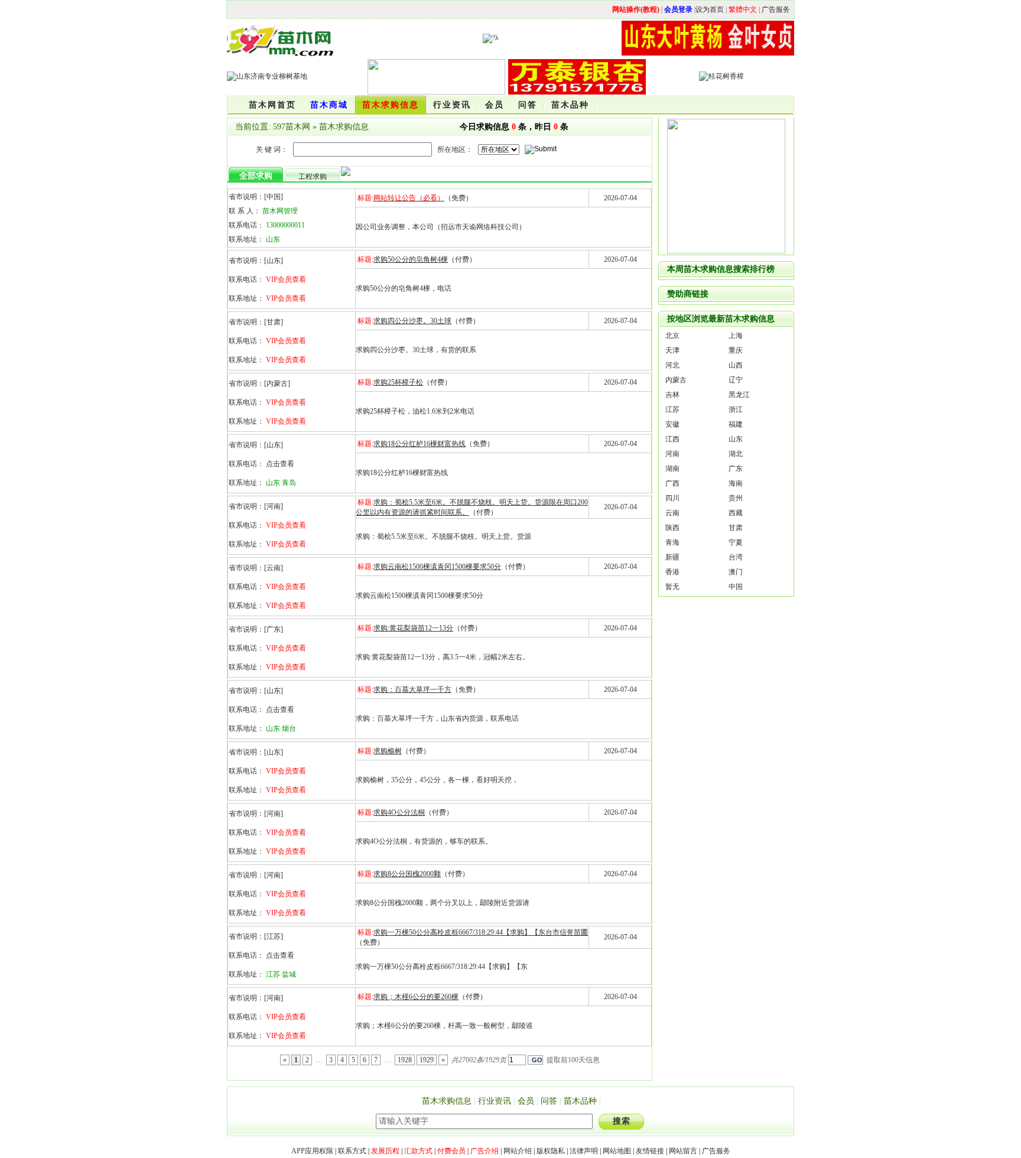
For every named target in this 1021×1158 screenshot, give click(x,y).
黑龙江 (739, 395)
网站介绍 (517, 1151)
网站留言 (683, 1151)
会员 (526, 1101)
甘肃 (736, 527)
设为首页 (709, 9)
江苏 (672, 409)
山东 (736, 439)
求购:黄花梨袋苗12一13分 (413, 628)
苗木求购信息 (344, 126)
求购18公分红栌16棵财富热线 (419, 444)
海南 (736, 483)
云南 (672, 513)
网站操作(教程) (635, 9)
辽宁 (736, 380)
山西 (736, 365)
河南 (672, 454)
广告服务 (776, 9)
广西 (672, 483)
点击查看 (280, 464)
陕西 (672, 527)
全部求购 (255, 175)
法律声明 (584, 1151)
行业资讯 (494, 1101)
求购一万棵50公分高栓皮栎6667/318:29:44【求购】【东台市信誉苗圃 (480, 932)
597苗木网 (291, 126)
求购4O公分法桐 (399, 812)
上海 (736, 335)
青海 (672, 542)
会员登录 (678, 9)
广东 (736, 468)
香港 (672, 572)
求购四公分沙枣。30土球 (412, 321)
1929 (426, 1060)
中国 (736, 587)
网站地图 (617, 1151)
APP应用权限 (312, 1151)
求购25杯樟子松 (398, 382)
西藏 (736, 513)
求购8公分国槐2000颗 (407, 874)
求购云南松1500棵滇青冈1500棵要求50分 (437, 566)
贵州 (736, 498)
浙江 (736, 409)
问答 (549, 1101)
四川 (672, 498)
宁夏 (736, 542)
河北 (672, 365)
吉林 (672, 395)
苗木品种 (580, 1101)
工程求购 (312, 177)
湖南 (672, 468)
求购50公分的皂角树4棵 (410, 259)
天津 (672, 350)
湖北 (736, 454)
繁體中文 (743, 9)
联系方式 (352, 1151)
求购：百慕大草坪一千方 (412, 689)
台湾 (736, 557)
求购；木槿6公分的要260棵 (416, 997)
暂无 (672, 587)
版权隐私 (550, 1151)
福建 (736, 424)
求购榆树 (387, 751)
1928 (405, 1060)
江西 (672, 439)
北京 (672, 335)
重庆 (736, 350)
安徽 (672, 424)
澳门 (736, 572)
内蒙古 (676, 380)
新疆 (672, 557)
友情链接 (650, 1151)
